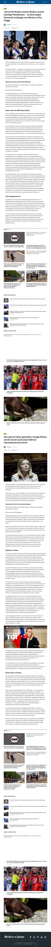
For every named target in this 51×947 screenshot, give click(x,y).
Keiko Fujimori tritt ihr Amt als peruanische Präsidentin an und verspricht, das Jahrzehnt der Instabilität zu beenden (27, 324)
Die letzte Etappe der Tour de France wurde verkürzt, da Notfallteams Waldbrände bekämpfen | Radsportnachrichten (12, 285)
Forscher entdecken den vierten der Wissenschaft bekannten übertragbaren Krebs (26, 423)
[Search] (44, 2)
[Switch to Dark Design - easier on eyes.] (46, 2)
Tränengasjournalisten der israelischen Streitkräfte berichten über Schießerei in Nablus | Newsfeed (36, 285)
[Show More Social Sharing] (19, 28)
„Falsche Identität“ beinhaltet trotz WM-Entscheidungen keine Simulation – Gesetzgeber (25, 392)
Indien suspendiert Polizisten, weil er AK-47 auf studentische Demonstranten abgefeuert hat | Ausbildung (14, 265)
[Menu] (5, 2)
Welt (5, 8)
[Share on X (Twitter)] (11, 28)
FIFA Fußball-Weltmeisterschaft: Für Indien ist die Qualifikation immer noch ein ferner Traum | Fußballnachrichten (36, 247)
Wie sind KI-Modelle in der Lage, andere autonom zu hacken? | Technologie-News (14, 246)
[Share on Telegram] (17, 28)
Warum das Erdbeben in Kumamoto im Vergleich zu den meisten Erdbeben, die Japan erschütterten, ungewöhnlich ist (28, 312)
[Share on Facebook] (9, 28)
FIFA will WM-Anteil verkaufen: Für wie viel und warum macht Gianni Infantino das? (28, 305)
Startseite (5, 5)
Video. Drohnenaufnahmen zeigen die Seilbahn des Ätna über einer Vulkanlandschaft (24, 318)
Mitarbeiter (9, 24)
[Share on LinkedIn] (15, 28)
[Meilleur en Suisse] (25, 2)
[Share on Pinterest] (13, 28)
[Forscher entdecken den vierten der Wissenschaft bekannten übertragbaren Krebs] (25, 409)
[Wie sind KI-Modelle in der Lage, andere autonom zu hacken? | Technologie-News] (14, 238)
